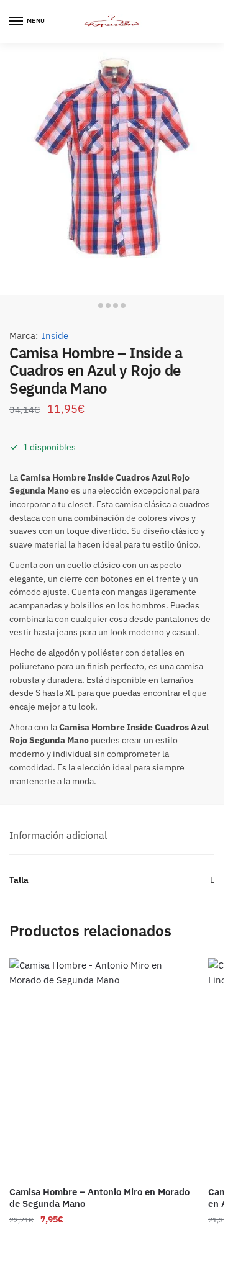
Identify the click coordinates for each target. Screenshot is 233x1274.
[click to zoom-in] (112, 169)
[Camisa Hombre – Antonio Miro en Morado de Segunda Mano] (99, 1067)
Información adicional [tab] (58, 835)
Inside (55, 335)
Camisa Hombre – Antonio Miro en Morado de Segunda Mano (99, 1198)
